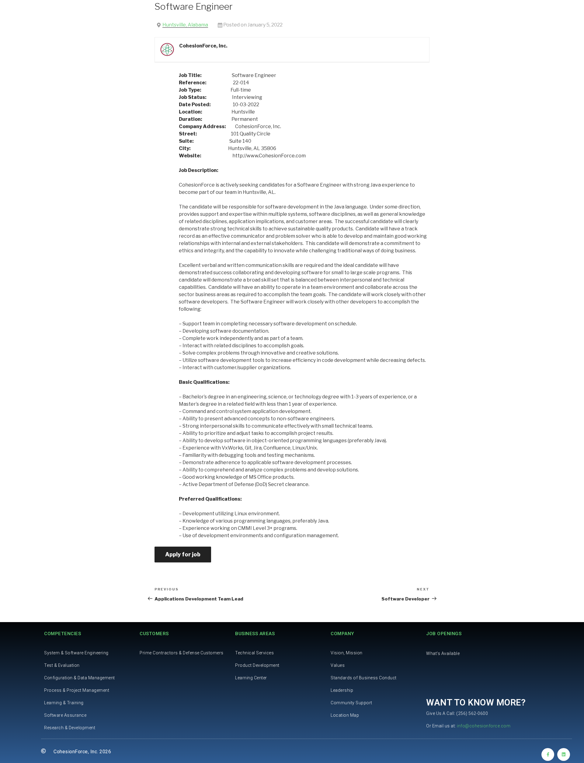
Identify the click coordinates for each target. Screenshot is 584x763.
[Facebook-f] (547, 754)
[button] (443, 653)
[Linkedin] (563, 754)
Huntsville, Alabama (185, 25)
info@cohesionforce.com (483, 725)
